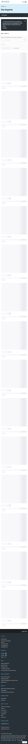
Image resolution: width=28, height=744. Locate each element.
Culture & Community (5, 706)
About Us (6, 33)
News (2, 715)
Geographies (3, 698)
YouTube (3, 655)
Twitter (2, 657)
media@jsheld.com (5, 723)
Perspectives (3, 690)
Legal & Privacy (4, 665)
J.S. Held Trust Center (5, 668)
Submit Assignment (5, 663)
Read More (5, 28)
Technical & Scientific (5, 676)
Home (2, 33)
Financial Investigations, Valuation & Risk (9, 680)
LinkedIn (3, 653)
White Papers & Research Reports (8, 688)
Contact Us (3, 717)
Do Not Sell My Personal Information (8, 670)
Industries (3, 700)
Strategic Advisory (5, 678)
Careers (2, 708)
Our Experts (3, 710)
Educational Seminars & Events (7, 692)
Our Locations (4, 712)
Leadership (3, 713)
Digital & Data (4, 682)
